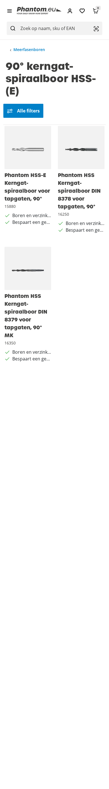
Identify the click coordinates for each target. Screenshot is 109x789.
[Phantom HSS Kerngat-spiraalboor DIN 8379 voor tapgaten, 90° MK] (27, 268)
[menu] (9, 11)
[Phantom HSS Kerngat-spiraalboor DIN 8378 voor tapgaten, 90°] (81, 147)
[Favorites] (82, 11)
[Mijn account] (70, 11)
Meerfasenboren (29, 49)
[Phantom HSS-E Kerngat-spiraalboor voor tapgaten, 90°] (27, 147)
